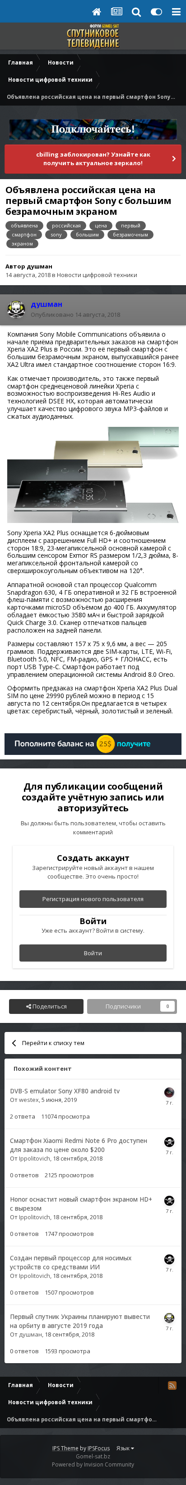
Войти (93, 953)
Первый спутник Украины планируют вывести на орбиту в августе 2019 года (80, 1321)
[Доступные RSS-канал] (172, 1385)
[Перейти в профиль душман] (16, 310)
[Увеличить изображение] (93, 474)
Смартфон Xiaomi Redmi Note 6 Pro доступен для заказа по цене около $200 (78, 1145)
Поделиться (49, 1006)
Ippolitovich (34, 1158)
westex (29, 1100)
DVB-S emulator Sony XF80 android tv (65, 1091)
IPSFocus (99, 1448)
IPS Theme (65, 1448)
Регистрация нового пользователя (93, 899)
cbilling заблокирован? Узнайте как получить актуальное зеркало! (93, 158)
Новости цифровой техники (97, 275)
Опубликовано (75, 314)
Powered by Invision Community (93, 1464)
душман (39, 266)
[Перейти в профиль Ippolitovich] (169, 1142)
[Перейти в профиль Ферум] (169, 1092)
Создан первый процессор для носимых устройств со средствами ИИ (70, 1263)
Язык (123, 1448)
